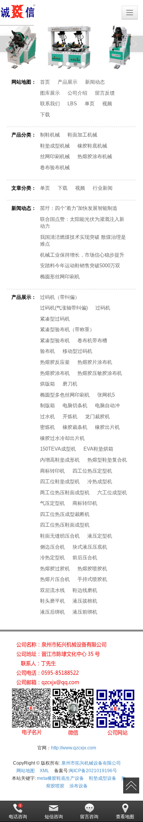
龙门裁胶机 (97, 416)
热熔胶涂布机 (55, 373)
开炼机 (70, 416)
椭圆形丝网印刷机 (60, 276)
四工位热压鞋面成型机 (65, 525)
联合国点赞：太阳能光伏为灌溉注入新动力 (82, 222)
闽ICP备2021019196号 (93, 770)
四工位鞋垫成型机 (60, 481)
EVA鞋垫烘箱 (98, 449)
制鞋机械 (50, 135)
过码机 (102, 308)
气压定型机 (52, 503)
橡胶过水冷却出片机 (62, 438)
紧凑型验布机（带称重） (67, 329)
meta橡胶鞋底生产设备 (60, 778)
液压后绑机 (52, 612)
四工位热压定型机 (92, 471)
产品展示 (67, 82)
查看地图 (125, 816)
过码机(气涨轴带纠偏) (64, 308)
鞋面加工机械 (82, 135)
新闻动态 (95, 82)
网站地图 (25, 770)
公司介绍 (77, 93)
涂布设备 (78, 786)
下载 (45, 114)
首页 (45, 82)
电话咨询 (18, 816)
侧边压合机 (52, 547)
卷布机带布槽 (92, 340)
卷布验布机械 (55, 167)
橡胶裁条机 (75, 427)
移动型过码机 (77, 351)
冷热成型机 (99, 481)
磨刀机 (70, 384)
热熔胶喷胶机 (92, 568)
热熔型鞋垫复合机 (107, 460)
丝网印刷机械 (55, 156)
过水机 (47, 416)
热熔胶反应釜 (55, 362)
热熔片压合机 (55, 579)
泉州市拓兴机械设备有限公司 (91, 763)
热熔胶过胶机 (55, 568)
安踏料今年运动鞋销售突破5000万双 (80, 265)
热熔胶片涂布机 (94, 362)
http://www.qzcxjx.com (73, 748)
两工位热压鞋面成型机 (65, 492)
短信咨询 (54, 816)
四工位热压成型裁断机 (65, 514)
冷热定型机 (52, 557)
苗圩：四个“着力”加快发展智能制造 (78, 208)
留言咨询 (89, 816)
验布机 (47, 351)
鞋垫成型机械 (55, 146)
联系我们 (50, 103)
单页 (90, 103)
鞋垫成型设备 (102, 778)
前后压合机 (84, 557)
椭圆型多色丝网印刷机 (65, 395)
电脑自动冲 (107, 405)
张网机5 (106, 395)
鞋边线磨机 (84, 590)
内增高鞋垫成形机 (60, 460)
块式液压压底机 (89, 547)
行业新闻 (102, 188)
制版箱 (47, 405)
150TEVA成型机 (58, 449)
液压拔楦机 (84, 601)
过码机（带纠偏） (60, 297)
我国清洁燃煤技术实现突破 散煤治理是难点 (83, 240)
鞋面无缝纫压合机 (60, 536)
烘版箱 (47, 384)
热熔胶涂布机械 (94, 156)
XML (44, 770)
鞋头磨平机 (52, 601)
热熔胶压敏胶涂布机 (99, 373)
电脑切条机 (75, 405)
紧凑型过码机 (55, 319)
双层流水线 (52, 590)
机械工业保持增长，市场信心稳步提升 (82, 255)
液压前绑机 (84, 612)
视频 (107, 103)
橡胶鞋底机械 (92, 146)
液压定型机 (99, 536)
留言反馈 (105, 93)
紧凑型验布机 (55, 340)
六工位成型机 (112, 492)
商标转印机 (52, 471)
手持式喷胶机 (92, 579)
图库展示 (50, 93)
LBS (72, 103)
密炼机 (47, 427)
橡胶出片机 (107, 427)
